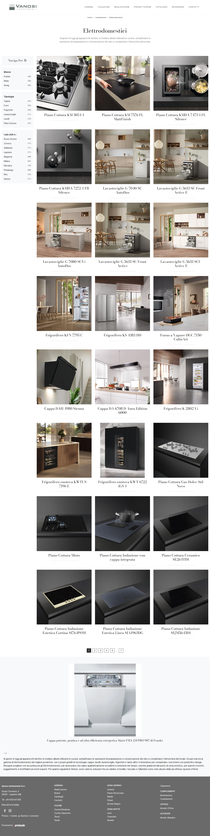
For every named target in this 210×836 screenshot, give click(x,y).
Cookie (13, 816)
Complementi (100, 17)
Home (89, 17)
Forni (6, 105)
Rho (6, 174)
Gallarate (8, 148)
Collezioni (104, 7)
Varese (7, 179)
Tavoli (57, 817)
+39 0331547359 (13, 800)
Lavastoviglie (10, 114)
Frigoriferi (8, 110)
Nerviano (8, 165)
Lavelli (6, 119)
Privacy (5, 816)
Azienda (89, 7)
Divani (110, 800)
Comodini (111, 817)
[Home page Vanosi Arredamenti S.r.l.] (27, 7)
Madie (110, 797)
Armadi (110, 820)
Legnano (8, 152)
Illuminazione (166, 795)
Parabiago (8, 170)
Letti (109, 813)
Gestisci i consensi (30, 816)
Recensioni (178, 7)
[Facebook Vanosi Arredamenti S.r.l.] (4, 810)
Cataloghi (161, 7)
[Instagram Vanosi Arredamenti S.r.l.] (9, 810)
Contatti (194, 7)
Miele (6, 81)
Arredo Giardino (167, 818)
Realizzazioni (121, 7)
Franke (7, 76)
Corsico (7, 143)
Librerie (110, 789)
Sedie (57, 820)
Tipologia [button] (9, 96)
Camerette (165, 786)
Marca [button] (7, 72)
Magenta (8, 157)
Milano (7, 161)
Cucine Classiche (62, 813)
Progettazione (142, 7)
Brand (57, 793)
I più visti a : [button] (10, 134)
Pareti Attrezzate (115, 793)
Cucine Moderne (62, 809)
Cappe (7, 101)
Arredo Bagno (113, 804)
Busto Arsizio (10, 139)
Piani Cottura (10, 123)
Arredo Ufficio (167, 808)
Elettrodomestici (116, 17)
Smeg (6, 85)
